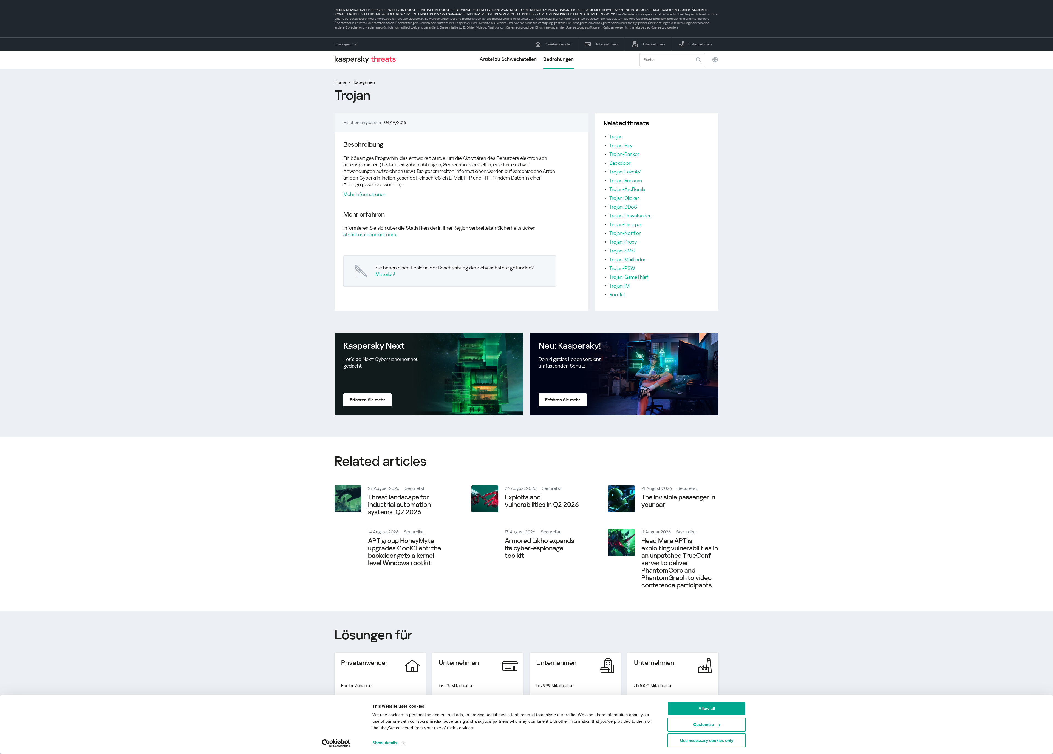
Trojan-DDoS (623, 207)
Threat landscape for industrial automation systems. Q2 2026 (399, 504)
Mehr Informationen (364, 194)
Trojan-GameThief (628, 277)
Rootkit (617, 294)
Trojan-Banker (624, 154)
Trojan (615, 137)
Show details (384, 743)
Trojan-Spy (620, 145)
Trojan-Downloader (630, 215)
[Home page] (367, 59)
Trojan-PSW (622, 268)
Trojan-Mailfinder (627, 259)
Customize (703, 724)
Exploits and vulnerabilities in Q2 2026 (542, 500)
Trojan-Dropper (625, 224)
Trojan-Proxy (623, 242)
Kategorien (364, 82)
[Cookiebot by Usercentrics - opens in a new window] (336, 743)
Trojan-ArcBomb (627, 189)
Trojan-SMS (622, 251)
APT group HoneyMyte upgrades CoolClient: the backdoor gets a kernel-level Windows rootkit (404, 552)
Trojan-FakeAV (625, 172)
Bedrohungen (558, 59)
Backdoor (619, 163)
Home (340, 82)
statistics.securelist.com (369, 234)
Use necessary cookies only (706, 740)
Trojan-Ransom (625, 180)
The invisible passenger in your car (678, 500)
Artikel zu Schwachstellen (508, 59)
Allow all (706, 708)
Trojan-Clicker (624, 198)
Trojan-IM (619, 286)
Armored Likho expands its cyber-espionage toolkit (539, 548)
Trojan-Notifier (625, 233)
